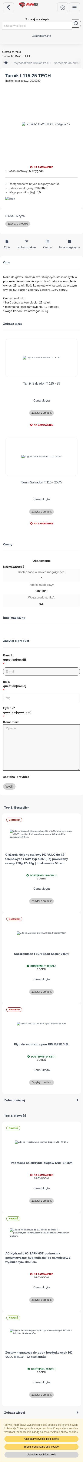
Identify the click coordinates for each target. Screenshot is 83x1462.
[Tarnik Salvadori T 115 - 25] (41, 358)
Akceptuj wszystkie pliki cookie (41, 1438)
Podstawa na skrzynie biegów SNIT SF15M (41, 1162)
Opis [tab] (7, 247)
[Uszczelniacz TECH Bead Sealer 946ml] (41, 933)
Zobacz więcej (14, 1100)
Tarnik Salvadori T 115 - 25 (41, 383)
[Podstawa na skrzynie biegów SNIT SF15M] (41, 1142)
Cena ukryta (15, 216)
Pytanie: (17, 710)
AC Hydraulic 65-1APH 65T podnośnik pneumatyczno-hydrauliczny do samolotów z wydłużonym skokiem (37, 1258)
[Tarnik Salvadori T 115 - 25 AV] (41, 457)
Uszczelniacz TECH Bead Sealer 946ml (41, 953)
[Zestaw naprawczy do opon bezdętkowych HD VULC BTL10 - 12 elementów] (41, 1332)
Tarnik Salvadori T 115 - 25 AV (41, 482)
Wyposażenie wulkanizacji (31, 63)
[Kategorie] (74, 7)
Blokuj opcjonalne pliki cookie (41, 1446)
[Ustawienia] (62, 7)
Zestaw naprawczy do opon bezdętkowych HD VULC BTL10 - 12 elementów (38, 1354)
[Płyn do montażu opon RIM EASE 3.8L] (41, 1023)
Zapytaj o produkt (18, 223)
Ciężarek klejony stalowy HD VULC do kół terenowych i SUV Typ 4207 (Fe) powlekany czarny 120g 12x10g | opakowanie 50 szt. (36, 859)
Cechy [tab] (47, 247)
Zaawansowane (41, 35)
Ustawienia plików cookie (41, 1454)
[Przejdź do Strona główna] (6, 63)
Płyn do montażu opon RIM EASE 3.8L (41, 1044)
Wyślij (9, 786)
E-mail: (14, 657)
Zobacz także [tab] (27, 247)
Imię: (14, 684)
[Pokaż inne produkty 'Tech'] (41, 199)
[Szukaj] (76, 24)
